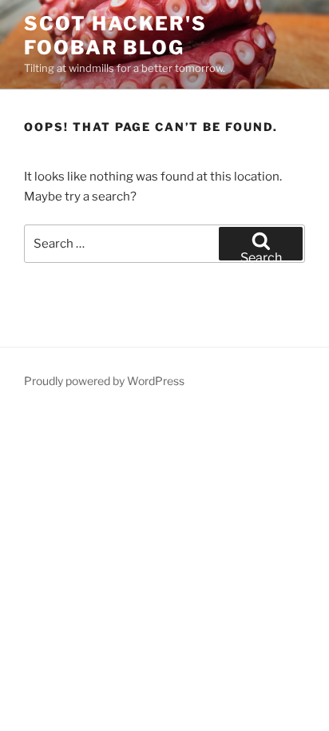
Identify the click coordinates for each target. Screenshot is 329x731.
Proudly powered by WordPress (104, 380)
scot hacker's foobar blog (115, 35)
